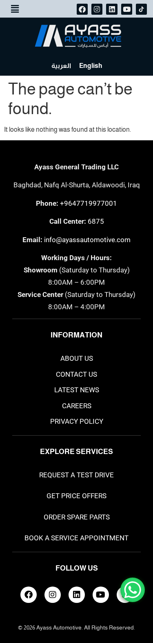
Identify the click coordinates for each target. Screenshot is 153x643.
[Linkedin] (111, 9)
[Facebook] (82, 9)
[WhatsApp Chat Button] (132, 590)
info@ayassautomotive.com (87, 240)
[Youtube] (126, 9)
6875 (96, 221)
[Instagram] (96, 9)
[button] (14, 9)
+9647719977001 (88, 203)
